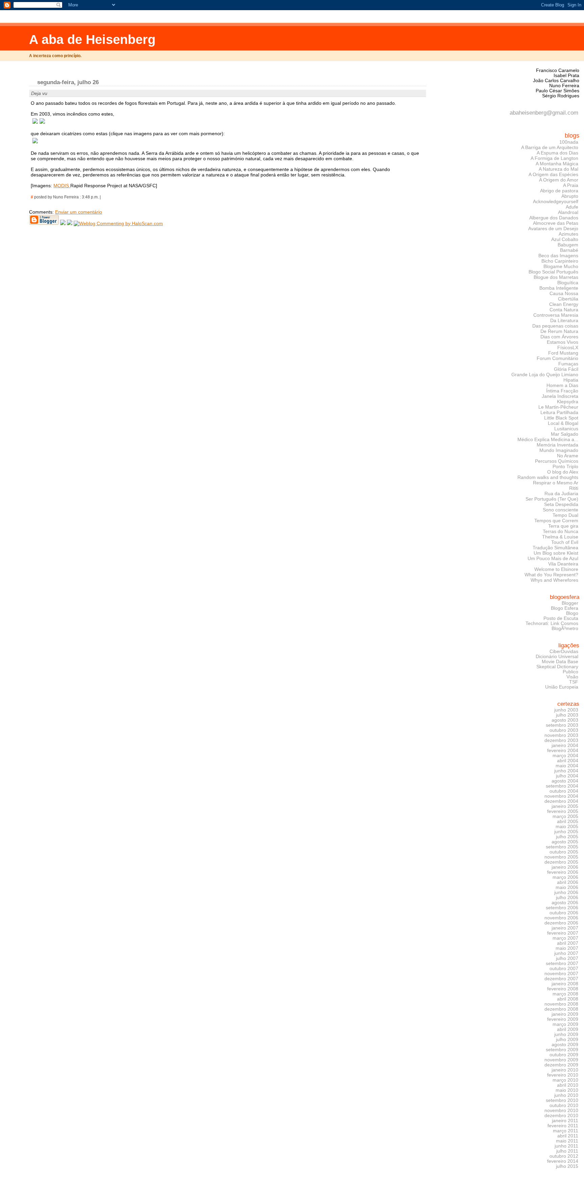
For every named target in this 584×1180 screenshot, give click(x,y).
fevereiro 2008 (562, 988)
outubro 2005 (564, 851)
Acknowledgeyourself (555, 201)
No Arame (567, 455)
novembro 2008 (561, 1004)
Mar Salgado (564, 434)
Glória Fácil (566, 369)
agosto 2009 (565, 1044)
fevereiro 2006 (562, 872)
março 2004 (565, 755)
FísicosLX (567, 347)
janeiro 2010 (565, 1070)
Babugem (568, 244)
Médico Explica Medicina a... (547, 439)
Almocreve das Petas (555, 223)
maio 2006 (567, 887)
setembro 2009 (562, 1049)
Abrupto (569, 196)
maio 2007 (567, 948)
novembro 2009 (561, 1059)
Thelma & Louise (560, 536)
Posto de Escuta (560, 618)
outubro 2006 (564, 912)
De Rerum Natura (559, 331)
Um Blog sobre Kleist (556, 553)
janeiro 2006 (565, 867)
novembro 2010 (561, 1110)
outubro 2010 (564, 1105)
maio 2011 (567, 1140)
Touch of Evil (564, 542)
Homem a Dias (562, 385)
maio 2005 (567, 826)
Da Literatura (564, 320)
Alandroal (568, 212)
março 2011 (565, 1130)
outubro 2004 (564, 791)
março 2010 (565, 1080)
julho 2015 (567, 1166)
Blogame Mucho (560, 266)
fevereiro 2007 (562, 933)
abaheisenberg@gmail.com (544, 113)
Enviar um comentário (78, 212)
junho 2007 (566, 953)
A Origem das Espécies (553, 174)
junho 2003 (566, 710)
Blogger (570, 603)
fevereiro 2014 (562, 1161)
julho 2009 (567, 1039)
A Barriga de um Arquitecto (549, 147)
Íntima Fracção (562, 390)
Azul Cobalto (564, 239)
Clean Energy (563, 304)
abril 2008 (567, 999)
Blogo (572, 613)
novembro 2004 (561, 796)
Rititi (573, 488)
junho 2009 (566, 1034)
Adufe (572, 207)
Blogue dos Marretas (556, 277)
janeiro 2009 (565, 1014)
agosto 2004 (565, 781)
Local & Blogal (563, 423)
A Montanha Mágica (557, 163)
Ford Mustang (563, 353)
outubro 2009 (564, 1054)
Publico (570, 671)
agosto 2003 (565, 720)
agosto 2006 (565, 902)
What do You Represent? (551, 574)
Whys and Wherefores (554, 580)
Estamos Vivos (562, 342)
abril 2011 (567, 1135)
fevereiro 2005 (562, 811)
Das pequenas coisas (555, 326)
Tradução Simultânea (555, 547)
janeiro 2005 (565, 806)
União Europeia (561, 687)
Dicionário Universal (557, 656)
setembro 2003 (562, 725)
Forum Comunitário (557, 358)
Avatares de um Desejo (553, 228)
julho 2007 (567, 958)
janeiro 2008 (565, 983)
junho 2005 (566, 831)
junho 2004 (566, 770)
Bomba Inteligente (558, 288)
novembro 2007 (561, 973)
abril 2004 (567, 760)
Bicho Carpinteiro (559, 261)
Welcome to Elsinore (556, 569)
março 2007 (565, 938)
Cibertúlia (568, 299)
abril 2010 (567, 1085)
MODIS (61, 185)
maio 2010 (567, 1090)
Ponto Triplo (565, 466)
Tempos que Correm (556, 520)
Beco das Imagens (558, 255)
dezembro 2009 (561, 1064)
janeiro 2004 (565, 745)
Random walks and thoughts (547, 477)
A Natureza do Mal (558, 169)
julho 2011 (567, 1151)
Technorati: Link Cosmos (552, 623)
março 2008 (565, 993)
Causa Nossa (564, 293)
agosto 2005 (565, 841)
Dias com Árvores (559, 336)
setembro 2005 (562, 846)
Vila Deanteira (563, 564)
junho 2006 (566, 892)
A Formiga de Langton (554, 158)
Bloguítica (567, 282)
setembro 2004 (562, 786)
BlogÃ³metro (565, 628)
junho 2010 (566, 1095)
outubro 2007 (564, 968)
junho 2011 (566, 1146)
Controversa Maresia (555, 315)
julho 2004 (567, 775)
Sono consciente (560, 509)
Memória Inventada (557, 445)
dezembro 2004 (561, 801)
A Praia (570, 185)
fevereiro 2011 (563, 1125)
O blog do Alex (562, 472)
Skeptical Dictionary (557, 666)
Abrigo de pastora (559, 190)
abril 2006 (567, 882)
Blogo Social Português (553, 271)
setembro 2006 (562, 907)
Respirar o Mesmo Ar (555, 482)
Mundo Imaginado (558, 450)
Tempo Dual (565, 515)
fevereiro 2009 (562, 1019)
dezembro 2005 (561, 862)
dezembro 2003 (561, 740)
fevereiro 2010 (562, 1075)
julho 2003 (567, 715)
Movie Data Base (560, 661)
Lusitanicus (566, 428)
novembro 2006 (561, 917)
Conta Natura (564, 309)
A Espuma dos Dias (557, 152)
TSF (573, 681)
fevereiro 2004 (562, 750)
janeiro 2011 (565, 1120)
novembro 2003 (561, 735)
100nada (568, 142)
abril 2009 (567, 1029)
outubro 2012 (564, 1156)
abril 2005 (567, 821)
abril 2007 (567, 943)
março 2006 (565, 877)
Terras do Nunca (560, 531)
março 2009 (565, 1024)
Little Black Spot (561, 417)
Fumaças (568, 363)
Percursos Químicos (556, 461)
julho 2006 (567, 897)
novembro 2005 (561, 857)
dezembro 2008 (561, 1009)
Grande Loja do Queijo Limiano (544, 374)
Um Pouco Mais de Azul (553, 558)
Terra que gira (563, 526)
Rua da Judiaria (561, 493)
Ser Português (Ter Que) (552, 499)
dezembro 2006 (561, 922)
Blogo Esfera (564, 608)
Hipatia (570, 380)
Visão (572, 676)
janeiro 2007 (565, 928)
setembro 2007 (562, 963)
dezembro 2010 (561, 1115)
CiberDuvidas (564, 651)
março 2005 (565, 816)
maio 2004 (567, 765)
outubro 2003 (564, 730)
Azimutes (568, 234)
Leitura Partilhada (559, 412)
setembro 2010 (562, 1100)
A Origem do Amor (558, 180)
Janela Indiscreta (560, 396)
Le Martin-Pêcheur (558, 407)
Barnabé (569, 250)
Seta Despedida (561, 504)
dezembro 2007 (561, 978)
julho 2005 (567, 836)
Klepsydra (567, 401)
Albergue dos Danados (553, 217)
